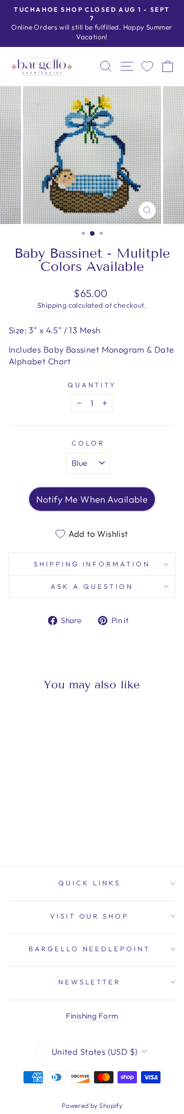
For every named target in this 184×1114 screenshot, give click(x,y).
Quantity (92, 385)
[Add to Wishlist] (21, 718)
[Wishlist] (147, 66)
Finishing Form (92, 1016)
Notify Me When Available (92, 499)
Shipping (51, 305)
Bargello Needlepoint (90, 949)
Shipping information (92, 564)
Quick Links (89, 883)
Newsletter (89, 982)
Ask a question (92, 586)
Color (88, 443)
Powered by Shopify (92, 1105)
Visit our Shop (89, 916)
